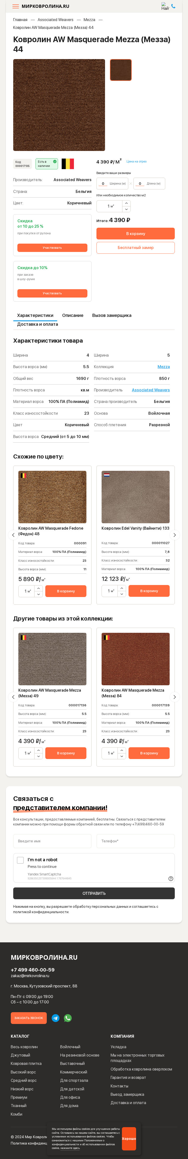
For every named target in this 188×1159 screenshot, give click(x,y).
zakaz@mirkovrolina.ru (30, 975)
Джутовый (20, 1055)
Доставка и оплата (37, 324)
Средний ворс (24, 1080)
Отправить (94, 893)
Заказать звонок (28, 1018)
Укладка (118, 1047)
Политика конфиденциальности (38, 1143)
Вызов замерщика (111, 315)
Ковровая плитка (26, 1063)
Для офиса (70, 1097)
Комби (16, 1114)
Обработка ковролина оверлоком (141, 1069)
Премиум (19, 1097)
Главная (20, 19)
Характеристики (35, 315)
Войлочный (70, 1047)
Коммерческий (73, 1072)
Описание (72, 315)
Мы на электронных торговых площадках (137, 1058)
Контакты (119, 1086)
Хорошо (129, 1139)
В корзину (135, 233)
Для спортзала (74, 1080)
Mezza (89, 19)
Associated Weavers (55, 19)
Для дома (69, 1105)
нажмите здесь (70, 1148)
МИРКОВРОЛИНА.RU (45, 6)
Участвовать (52, 247)
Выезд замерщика (127, 1094)
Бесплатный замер (136, 247)
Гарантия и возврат (128, 1077)
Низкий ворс (22, 1089)
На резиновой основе (79, 1055)
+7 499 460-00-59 (33, 970)
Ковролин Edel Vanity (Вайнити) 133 (135, 528)
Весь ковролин (24, 1047)
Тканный (18, 1105)
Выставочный (72, 1063)
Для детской (72, 1089)
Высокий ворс (23, 1072)
